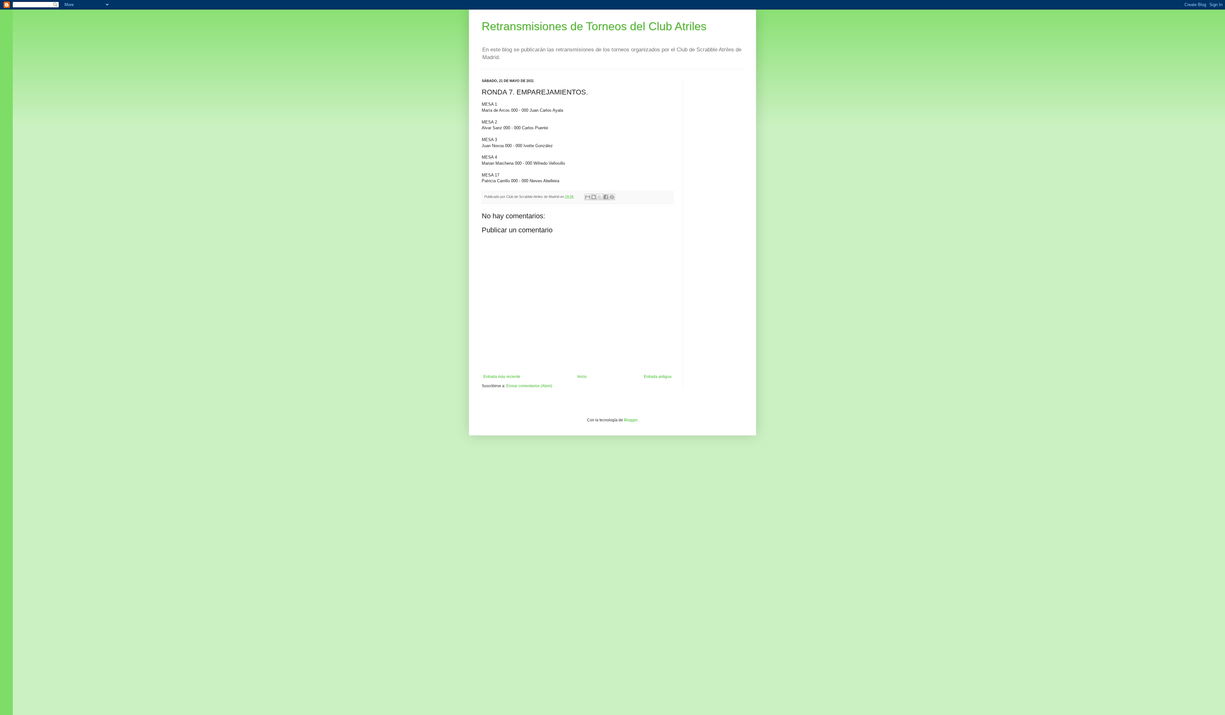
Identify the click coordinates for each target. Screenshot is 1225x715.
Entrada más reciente (501, 376)
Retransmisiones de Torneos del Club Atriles (594, 26)
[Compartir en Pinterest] (612, 197)
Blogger (630, 420)
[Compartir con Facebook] (606, 197)
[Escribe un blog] (593, 197)
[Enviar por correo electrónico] (587, 197)
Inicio (582, 376)
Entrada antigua (658, 376)
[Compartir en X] (600, 197)
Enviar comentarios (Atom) (529, 386)
